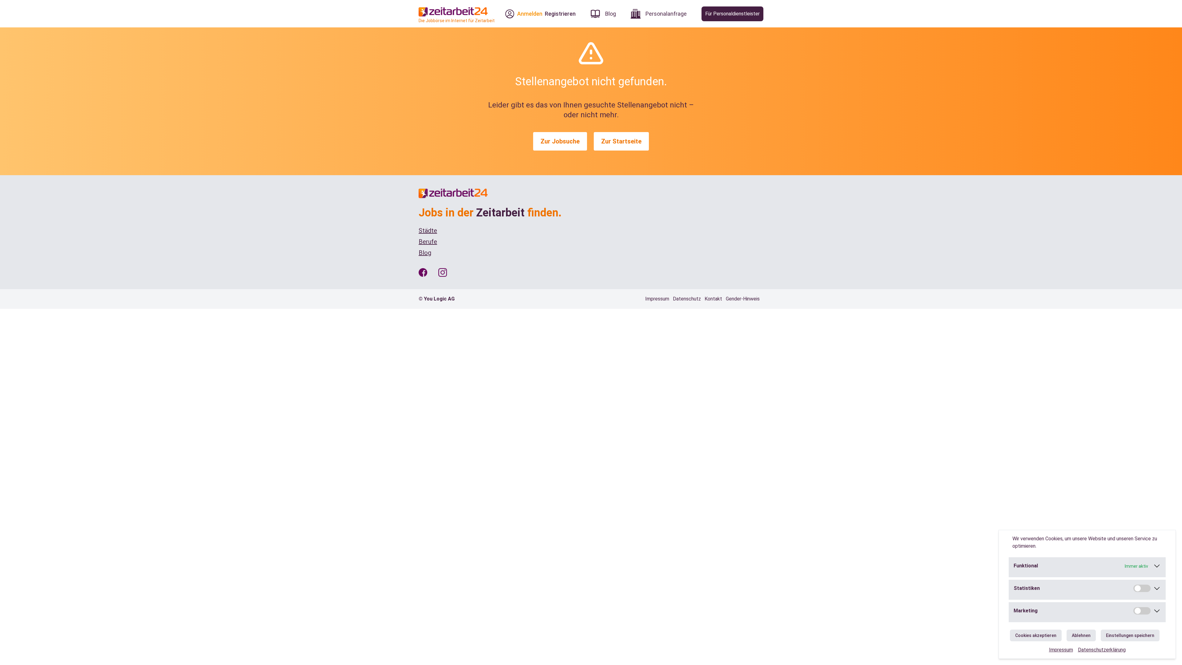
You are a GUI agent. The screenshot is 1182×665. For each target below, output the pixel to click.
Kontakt (713, 299)
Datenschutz (687, 299)
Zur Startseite (621, 141)
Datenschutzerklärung (1102, 650)
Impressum (1061, 650)
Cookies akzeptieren (1035, 635)
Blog (425, 252)
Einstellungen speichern (1130, 635)
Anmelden (529, 13)
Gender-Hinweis (743, 299)
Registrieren (560, 13)
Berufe (428, 241)
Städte (428, 230)
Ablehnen (1081, 635)
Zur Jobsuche (560, 141)
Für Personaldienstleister (732, 14)
